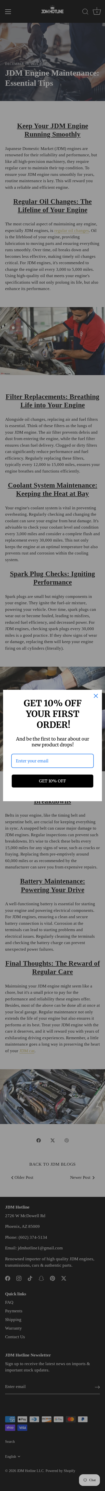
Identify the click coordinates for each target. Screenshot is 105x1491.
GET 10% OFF (52, 780)
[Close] (96, 696)
